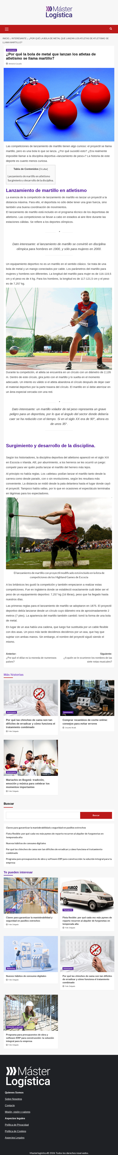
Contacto (10, 1105)
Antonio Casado (15, 64)
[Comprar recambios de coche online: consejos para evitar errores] (87, 698)
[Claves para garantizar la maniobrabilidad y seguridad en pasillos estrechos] (31, 895)
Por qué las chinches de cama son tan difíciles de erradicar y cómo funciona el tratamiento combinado (30, 724)
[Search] (111, 28)
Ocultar (43, 169)
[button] (7, 29)
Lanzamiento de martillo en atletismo (29, 176)
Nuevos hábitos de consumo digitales (26, 843)
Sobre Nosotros (13, 1099)
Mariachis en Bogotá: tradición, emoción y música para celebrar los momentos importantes (27, 783)
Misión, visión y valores (17, 1112)
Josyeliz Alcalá (70, 728)
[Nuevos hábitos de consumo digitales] (31, 954)
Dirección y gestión (15, 1027)
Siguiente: (87, 658)
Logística (10, 910)
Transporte (67, 910)
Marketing (11, 968)
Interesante (11, 50)
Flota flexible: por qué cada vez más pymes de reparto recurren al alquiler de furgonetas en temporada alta (55, 835)
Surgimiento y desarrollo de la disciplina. (31, 180)
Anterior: (31, 658)
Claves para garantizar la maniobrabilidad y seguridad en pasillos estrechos (46, 827)
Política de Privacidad (17, 1125)
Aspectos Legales (14, 1137)
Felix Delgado (13, 731)
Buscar (9, 803)
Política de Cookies (15, 1131)
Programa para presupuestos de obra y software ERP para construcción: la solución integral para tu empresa (59, 861)
